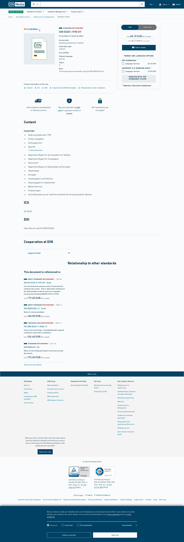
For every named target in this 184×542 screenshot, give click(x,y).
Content (29, 88)
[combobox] (92, 4)
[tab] (49, 253)
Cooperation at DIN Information (64, 88)
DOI (45, 88)
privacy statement (113, 514)
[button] (164, 4)
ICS (38, 88)
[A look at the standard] (39, 46)
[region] (92, 520)
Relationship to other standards (93, 88)
